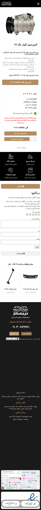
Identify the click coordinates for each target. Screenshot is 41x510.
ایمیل (38, 239)
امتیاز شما (36, 212)
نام (39, 231)
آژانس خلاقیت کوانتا (12, 339)
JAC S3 (30, 107)
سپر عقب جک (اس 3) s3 (30, 289)
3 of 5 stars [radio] (33, 214)
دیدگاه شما (35, 219)
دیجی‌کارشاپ (27, 102)
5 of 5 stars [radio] (27, 214)
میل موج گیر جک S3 (10, 289)
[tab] (20, 186)
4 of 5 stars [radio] (30, 214)
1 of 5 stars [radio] (38, 214)
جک (26, 107)
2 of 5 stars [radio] (36, 214)
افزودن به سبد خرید (17, 139)
